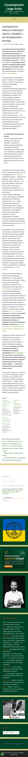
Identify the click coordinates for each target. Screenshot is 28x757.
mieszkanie (5, 448)
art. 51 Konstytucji (13, 443)
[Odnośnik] (17, 486)
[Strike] (9, 486)
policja (11, 448)
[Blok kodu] (15, 486)
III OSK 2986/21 (11, 73)
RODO (21, 448)
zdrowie (4, 450)
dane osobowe (18, 446)
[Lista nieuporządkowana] (12, 486)
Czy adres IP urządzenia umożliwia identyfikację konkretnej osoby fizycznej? (14, 644)
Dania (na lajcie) (19, 633)
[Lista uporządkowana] (10, 486)
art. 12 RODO (8, 441)
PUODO (16, 448)
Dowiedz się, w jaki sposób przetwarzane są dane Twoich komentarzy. (12, 492)
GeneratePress (14, 754)
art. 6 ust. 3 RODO (14, 311)
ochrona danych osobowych (12, 439)
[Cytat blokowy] (14, 486)
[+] (21, 485)
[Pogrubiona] (3, 486)
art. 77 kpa (10, 446)
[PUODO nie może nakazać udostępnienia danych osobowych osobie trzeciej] (18, 407)
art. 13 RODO (16, 441)
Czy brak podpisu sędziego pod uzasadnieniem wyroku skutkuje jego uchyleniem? (13, 662)
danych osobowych (17, 174)
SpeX (4, 622)
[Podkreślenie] (7, 486)
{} (19, 485)
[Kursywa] (5, 486)
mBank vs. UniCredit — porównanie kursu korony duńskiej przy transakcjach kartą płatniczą (13, 682)
